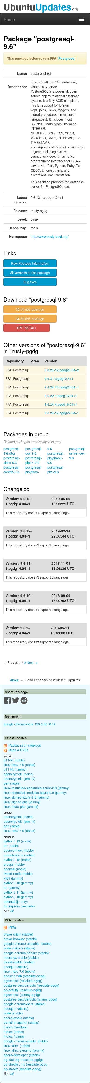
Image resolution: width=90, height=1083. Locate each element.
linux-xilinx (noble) (17, 1045)
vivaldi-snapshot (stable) (21, 1022)
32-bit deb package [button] (30, 309)
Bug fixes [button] (30, 282)
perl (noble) (12, 783)
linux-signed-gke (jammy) (22, 801)
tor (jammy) (12, 887)
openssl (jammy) (16, 901)
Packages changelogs (25, 745)
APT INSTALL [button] (27, 328)
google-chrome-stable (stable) (26, 1041)
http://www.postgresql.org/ (50, 236)
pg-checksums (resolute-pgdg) (26, 1064)
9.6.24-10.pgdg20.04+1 (62, 387)
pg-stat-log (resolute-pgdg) (23, 1059)
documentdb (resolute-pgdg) (24, 976)
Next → (32, 662)
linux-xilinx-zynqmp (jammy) (24, 1050)
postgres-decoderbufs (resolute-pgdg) (31, 985)
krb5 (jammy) (13, 878)
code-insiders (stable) (19, 948)
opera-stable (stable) (19, 1017)
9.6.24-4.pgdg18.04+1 (61, 404)
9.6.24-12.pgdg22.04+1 (62, 413)
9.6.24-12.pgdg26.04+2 (62, 370)
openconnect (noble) (19, 850)
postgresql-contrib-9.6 (11, 469)
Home (9, 19)
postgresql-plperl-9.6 (33, 460)
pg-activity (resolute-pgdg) (23, 990)
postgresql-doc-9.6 (33, 451)
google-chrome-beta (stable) (24, 1003)
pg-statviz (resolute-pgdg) (22, 1069)
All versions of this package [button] (30, 272)
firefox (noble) (14, 1031)
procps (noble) (14, 864)
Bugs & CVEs (18, 749)
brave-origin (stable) (18, 934)
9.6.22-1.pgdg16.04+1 (61, 395)
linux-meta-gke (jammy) (21, 806)
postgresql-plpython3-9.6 (55, 458)
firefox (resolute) (16, 1027)
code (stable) (13, 1013)
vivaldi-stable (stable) (19, 962)
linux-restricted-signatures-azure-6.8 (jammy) (37, 788)
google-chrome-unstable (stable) (27, 943)
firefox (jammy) (15, 1036)
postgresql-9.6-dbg (11, 451)
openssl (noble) (15, 869)
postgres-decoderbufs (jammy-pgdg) (30, 999)
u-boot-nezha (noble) (19, 855)
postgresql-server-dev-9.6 (77, 453)
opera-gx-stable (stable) (21, 957)
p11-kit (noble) (14, 760)
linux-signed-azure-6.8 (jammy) (26, 797)
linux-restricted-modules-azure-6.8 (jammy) (35, 792)
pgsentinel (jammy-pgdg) (22, 994)
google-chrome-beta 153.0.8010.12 (30, 724)
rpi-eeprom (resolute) (19, 906)
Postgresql (66, 58)
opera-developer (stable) (22, 1055)
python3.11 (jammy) (18, 892)
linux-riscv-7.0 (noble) (19, 764)
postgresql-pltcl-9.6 (55, 469)
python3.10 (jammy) (18, 883)
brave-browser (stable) (20, 938)
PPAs (12, 927)
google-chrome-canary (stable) (26, 952)
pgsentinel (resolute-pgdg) (23, 980)
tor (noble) (11, 845)
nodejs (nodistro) (16, 966)
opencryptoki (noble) (19, 774)
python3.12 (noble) (17, 841)
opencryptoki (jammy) (19, 778)
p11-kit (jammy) (15, 769)
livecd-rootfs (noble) (18, 873)
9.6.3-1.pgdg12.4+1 (59, 378)
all (12, 910)
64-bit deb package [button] (30, 318)
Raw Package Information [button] (30, 263)
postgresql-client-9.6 (11, 460)
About (14, 680)
